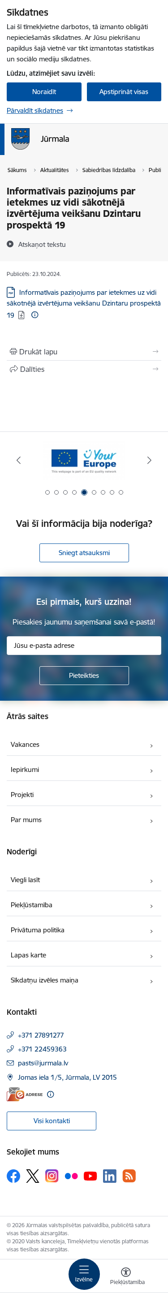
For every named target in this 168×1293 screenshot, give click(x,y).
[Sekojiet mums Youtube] (90, 1175)
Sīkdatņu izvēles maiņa (44, 980)
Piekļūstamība (31, 905)
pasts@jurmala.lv (43, 1063)
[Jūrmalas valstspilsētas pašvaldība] (69, 149)
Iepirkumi (25, 769)
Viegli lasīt (25, 879)
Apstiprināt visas (123, 91)
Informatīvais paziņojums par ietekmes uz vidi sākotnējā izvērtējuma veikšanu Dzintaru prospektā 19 (84, 303)
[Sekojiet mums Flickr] (71, 1175)
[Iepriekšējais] (18, 460)
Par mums (26, 819)
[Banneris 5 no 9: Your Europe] (84, 460)
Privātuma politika (38, 930)
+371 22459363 (42, 1049)
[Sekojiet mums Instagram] (52, 1175)
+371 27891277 (41, 1035)
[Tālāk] (149, 460)
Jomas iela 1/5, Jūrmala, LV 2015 (67, 1077)
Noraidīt (44, 91)
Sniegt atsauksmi (84, 552)
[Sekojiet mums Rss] (129, 1175)
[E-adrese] (25, 1094)
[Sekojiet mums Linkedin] (109, 1176)
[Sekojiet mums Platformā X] (32, 1176)
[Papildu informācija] (34, 314)
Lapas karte (28, 955)
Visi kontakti (52, 1120)
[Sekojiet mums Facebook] (13, 1176)
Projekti (22, 794)
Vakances (25, 744)
